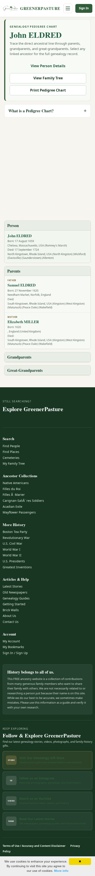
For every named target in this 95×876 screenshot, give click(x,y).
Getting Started (14, 604)
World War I (11, 549)
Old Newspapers (15, 592)
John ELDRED (36, 34)
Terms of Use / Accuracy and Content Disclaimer (34, 846)
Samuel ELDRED (22, 285)
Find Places (11, 452)
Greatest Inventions (17, 567)
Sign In (84, 8)
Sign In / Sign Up (15, 653)
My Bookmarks (13, 647)
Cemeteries (11, 458)
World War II (12, 555)
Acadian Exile (12, 506)
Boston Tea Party (15, 532)
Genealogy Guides (16, 598)
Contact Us (11, 622)
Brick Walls (11, 610)
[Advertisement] (47, 168)
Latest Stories (13, 586)
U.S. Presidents (14, 561)
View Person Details (48, 65)
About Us (9, 616)
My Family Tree (14, 463)
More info (61, 870)
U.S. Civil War (12, 543)
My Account (11, 641)
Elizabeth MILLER (23, 321)
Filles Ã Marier (14, 494)
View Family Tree (48, 78)
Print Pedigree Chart (48, 90)
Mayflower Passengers (19, 512)
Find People (11, 446)
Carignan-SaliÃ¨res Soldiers (23, 500)
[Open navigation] (67, 8)
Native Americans (16, 483)
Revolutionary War (16, 538)
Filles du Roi (12, 489)
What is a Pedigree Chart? (31, 111)
